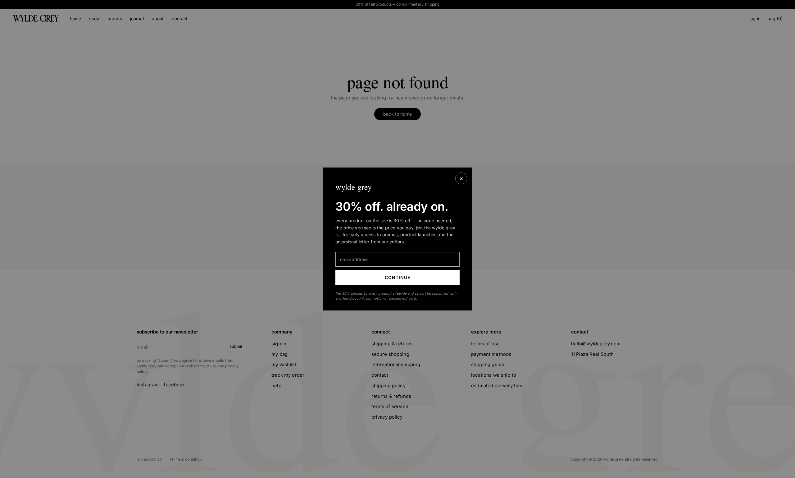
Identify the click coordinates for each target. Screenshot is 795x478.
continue (398, 277)
